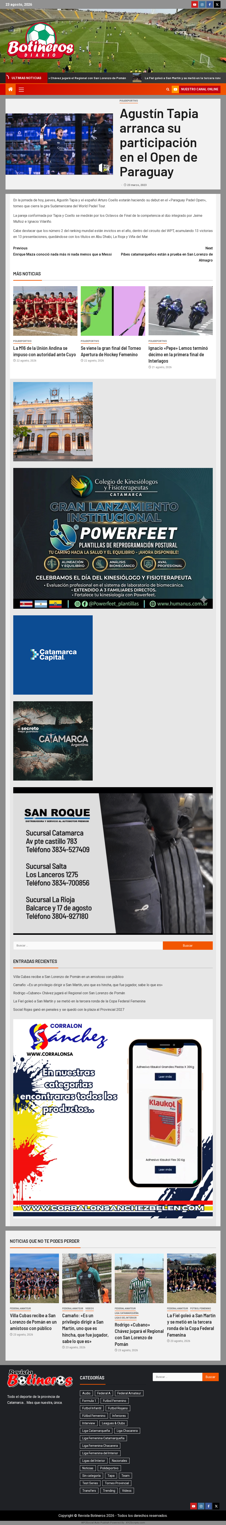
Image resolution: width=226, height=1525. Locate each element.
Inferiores (119, 1415)
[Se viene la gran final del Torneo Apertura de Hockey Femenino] (113, 311)
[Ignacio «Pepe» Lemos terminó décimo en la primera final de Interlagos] (181, 311)
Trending (109, 1490)
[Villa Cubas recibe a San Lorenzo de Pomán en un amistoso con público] (34, 1278)
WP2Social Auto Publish (95, 1522)
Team (125, 1475)
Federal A (104, 1393)
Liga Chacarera (127, 1430)
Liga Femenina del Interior (100, 1453)
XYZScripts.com (135, 1522)
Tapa (111, 1475)
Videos (89, 1308)
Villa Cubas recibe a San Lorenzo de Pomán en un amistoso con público (68, 977)
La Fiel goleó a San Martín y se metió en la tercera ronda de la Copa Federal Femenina (97, 78)
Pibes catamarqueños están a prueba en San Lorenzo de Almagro (167, 254)
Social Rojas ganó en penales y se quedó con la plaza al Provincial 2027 (68, 1009)
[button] (21, 89)
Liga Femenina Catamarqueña (103, 1438)
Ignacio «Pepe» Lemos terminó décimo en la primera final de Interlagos (178, 354)
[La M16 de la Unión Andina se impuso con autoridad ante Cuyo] (45, 311)
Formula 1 (89, 1401)
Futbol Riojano (118, 1408)
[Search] (168, 89)
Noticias (87, 1468)
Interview (88, 1423)
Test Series (90, 1483)
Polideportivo (129, 101)
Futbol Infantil (91, 1408)
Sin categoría (91, 1475)
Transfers (89, 1490)
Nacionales (119, 1460)
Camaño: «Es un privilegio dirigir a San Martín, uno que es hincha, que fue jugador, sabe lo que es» (88, 985)
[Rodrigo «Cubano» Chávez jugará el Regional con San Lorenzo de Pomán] (139, 1278)
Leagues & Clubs (113, 1423)
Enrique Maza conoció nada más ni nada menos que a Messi (62, 251)
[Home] (10, 90)
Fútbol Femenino (200, 1308)
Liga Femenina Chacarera (100, 1445)
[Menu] (21, 89)
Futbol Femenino (114, 1401)
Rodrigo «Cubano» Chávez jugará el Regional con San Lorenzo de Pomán (69, 993)
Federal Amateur (20, 1308)
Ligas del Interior (126, 1318)
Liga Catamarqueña (127, 1313)
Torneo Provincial (117, 1483)
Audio (86, 1393)
